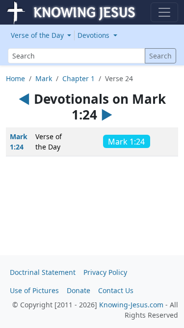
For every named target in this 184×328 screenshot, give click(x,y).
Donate (78, 290)
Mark (43, 78)
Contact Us (115, 290)
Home (15, 78)
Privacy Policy (105, 272)
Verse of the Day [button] (38, 35)
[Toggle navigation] (164, 12)
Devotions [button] (94, 35)
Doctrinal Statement (43, 272)
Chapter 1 (78, 78)
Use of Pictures (34, 290)
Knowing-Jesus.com (131, 304)
